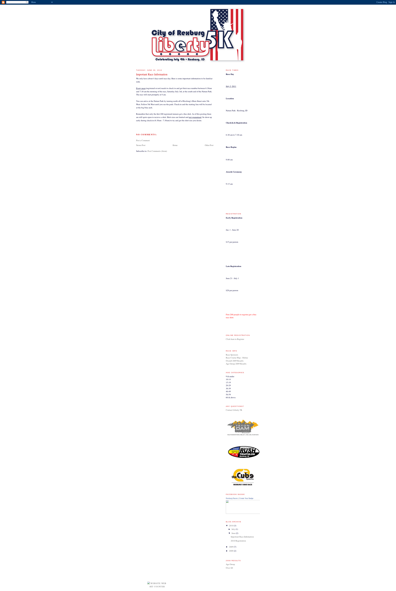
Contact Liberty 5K (234, 410)
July (234, 529)
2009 (231, 546)
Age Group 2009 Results (236, 363)
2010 (231, 525)
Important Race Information (242, 536)
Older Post (209, 145)
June (234, 533)
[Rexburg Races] (254, 513)
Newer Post (140, 145)
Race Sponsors (232, 354)
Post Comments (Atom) (157, 151)
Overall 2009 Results (234, 360)
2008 (231, 550)
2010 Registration (238, 540)
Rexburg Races (232, 498)
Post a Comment (143, 140)
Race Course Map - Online (237, 357)
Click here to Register (235, 339)
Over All (229, 567)
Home (175, 145)
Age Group (230, 564)
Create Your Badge (246, 498)
